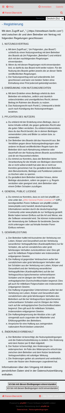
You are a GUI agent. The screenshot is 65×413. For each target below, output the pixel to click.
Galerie (59, 7)
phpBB (23, 403)
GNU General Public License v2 (39, 200)
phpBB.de (45, 406)
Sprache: (40, 18)
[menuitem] (9, 7)
